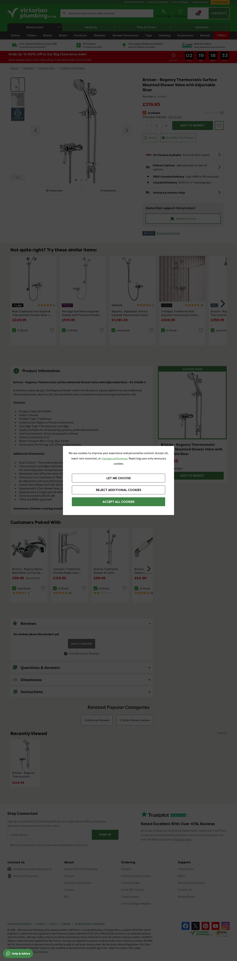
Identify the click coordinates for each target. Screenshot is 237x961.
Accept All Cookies (119, 502)
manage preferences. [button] (114, 458)
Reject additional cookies (118, 490)
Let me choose (118, 478)
